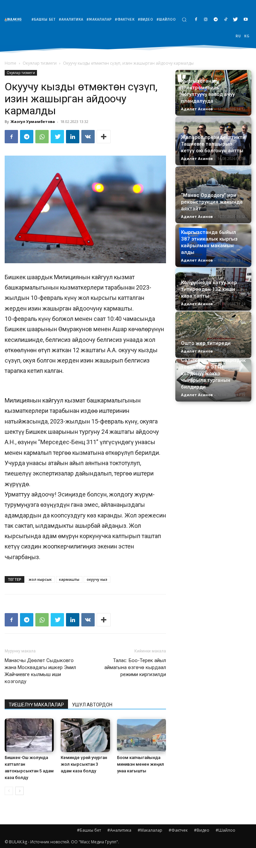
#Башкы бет (89, 830)
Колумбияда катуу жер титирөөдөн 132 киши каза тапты (209, 289)
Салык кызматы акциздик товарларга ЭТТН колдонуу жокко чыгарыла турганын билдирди (213, 373)
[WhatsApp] (42, 136)
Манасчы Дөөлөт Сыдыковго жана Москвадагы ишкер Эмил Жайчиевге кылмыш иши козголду (40, 670)
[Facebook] (196, 20)
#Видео (201, 830)
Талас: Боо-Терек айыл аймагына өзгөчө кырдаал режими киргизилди (135, 667)
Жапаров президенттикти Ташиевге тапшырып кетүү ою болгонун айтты (213, 144)
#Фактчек (178, 830)
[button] (184, 19)
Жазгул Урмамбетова (33, 121)
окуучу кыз (97, 579)
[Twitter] (235, 20)
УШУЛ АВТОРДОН (92, 704)
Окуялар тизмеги (40, 63)
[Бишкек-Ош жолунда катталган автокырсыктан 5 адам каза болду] (29, 735)
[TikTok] (226, 20)
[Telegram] (216, 20)
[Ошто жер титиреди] (213, 335)
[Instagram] (206, 20)
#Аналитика (119, 830)
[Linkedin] (72, 136)
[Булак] (15, 19)
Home (10, 63)
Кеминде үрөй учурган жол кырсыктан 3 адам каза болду (84, 764)
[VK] (88, 136)
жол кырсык (40, 579)
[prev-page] (9, 791)
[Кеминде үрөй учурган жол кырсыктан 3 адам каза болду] (85, 735)
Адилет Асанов (197, 108)
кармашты (69, 579)
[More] (104, 136)
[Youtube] (245, 20)
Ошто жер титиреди (206, 343)
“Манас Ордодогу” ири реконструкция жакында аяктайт (212, 202)
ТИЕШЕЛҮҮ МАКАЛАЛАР (36, 704)
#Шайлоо (225, 830)
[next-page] (19, 791)
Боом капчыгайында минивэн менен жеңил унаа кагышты (140, 764)
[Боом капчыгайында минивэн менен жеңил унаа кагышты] (141, 735)
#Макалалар (150, 830)
